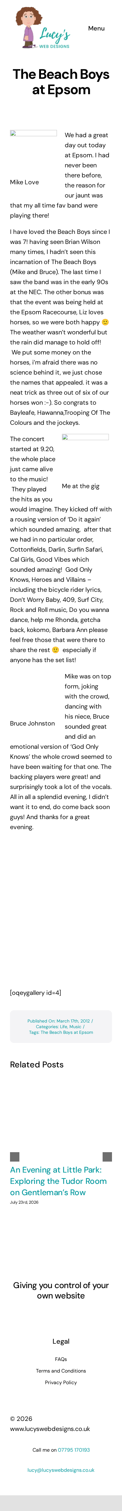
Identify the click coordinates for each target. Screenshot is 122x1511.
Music (75, 1026)
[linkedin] (61, 1313)
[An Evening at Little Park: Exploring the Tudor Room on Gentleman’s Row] (61, 1118)
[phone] (94, 1313)
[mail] (83, 1313)
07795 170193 (74, 1450)
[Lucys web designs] (43, 9)
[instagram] (38, 1313)
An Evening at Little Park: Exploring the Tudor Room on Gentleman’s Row (58, 1181)
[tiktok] (72, 1313)
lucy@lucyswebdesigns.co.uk (61, 1470)
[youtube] (49, 1313)
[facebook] (27, 1313)
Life (63, 1026)
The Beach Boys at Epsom (67, 1032)
